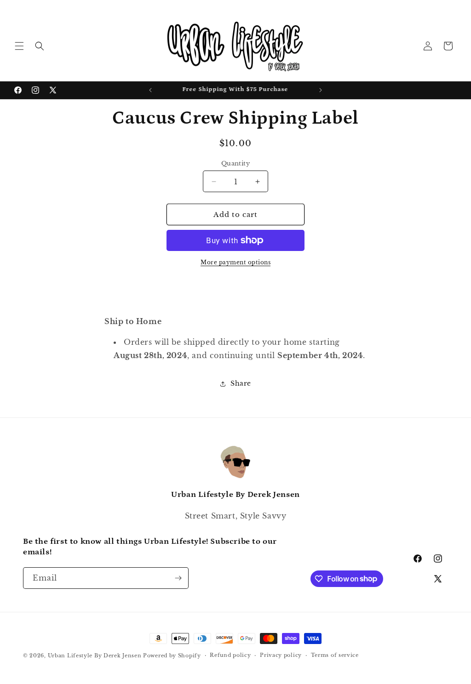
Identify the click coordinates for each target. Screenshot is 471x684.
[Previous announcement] (150, 90)
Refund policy (230, 655)
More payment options (235, 262)
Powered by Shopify (172, 655)
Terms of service (335, 655)
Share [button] (240, 383)
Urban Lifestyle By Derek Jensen (95, 655)
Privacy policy (281, 655)
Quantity (235, 163)
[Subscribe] (178, 578)
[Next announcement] (320, 90)
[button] (19, 46)
